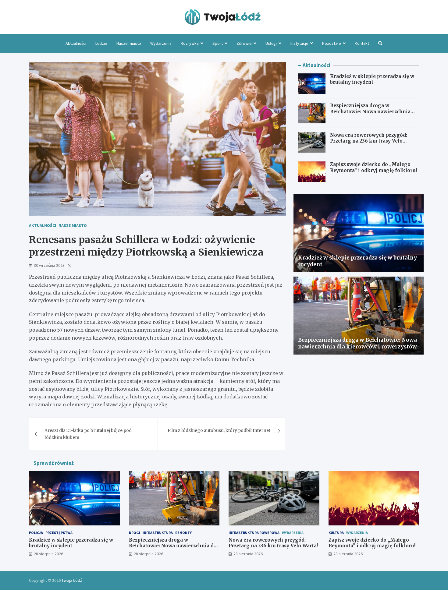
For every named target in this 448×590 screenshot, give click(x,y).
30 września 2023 (49, 265)
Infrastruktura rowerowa (254, 532)
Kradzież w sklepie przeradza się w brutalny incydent (372, 79)
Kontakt (362, 43)
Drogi (134, 532)
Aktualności (76, 43)
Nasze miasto (128, 43)
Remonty (183, 532)
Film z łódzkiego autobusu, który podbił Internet (219, 430)
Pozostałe (331, 43)
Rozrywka (190, 43)
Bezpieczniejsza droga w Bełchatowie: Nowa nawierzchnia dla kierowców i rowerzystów (370, 111)
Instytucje (299, 43)
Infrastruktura (158, 532)
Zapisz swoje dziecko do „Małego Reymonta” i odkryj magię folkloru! (373, 167)
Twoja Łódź (72, 580)
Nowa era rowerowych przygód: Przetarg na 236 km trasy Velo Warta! (368, 141)
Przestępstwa (59, 532)
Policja (36, 532)
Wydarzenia (161, 43)
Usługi (271, 43)
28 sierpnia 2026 (48, 553)
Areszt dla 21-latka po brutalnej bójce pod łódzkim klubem (88, 434)
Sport (217, 43)
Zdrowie (244, 43)
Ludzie (101, 43)
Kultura (336, 532)
